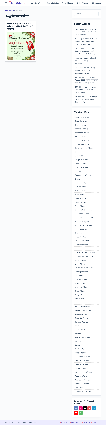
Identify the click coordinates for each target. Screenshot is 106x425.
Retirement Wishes (82, 314)
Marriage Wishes (81, 272)
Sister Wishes (80, 330)
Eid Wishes (79, 171)
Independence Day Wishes (85, 252)
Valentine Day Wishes (83, 372)
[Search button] (96, 14)
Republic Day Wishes (83, 310)
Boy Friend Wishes (82, 133)
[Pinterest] (89, 408)
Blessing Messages (82, 129)
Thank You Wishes (82, 361)
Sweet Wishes (80, 353)
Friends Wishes (80, 202)
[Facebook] (76, 408)
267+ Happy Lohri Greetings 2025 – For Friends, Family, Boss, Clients (86, 99)
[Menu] (6, 3)
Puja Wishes (79, 299)
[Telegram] (94, 408)
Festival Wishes (53, 3)
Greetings (78, 233)
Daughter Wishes (81, 160)
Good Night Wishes (82, 229)
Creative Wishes (81, 152)
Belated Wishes (81, 121)
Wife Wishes (79, 387)
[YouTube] (76, 413)
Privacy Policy (76, 422)
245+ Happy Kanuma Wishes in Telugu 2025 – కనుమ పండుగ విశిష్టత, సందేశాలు (86, 32)
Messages (96, 3)
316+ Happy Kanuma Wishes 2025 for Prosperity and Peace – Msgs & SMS (86, 41)
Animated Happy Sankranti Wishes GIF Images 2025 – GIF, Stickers (85, 60)
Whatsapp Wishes (82, 384)
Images (77, 248)
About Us (87, 422)
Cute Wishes (79, 156)
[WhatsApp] (81, 413)
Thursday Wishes (81, 364)
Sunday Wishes (81, 349)
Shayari (78, 326)
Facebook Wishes (82, 183)
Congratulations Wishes (84, 148)
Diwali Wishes (80, 163)
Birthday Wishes (37, 3)
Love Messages (81, 260)
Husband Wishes (81, 245)
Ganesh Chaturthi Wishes (84, 210)
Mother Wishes (80, 283)
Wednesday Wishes (82, 380)
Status (77, 345)
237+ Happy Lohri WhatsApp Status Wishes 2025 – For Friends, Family (86, 89)
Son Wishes (79, 333)
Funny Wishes (80, 206)
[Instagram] (81, 408)
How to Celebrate (82, 241)
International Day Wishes (84, 256)
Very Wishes (9, 10)
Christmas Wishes (82, 144)
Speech (78, 341)
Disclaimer (65, 422)
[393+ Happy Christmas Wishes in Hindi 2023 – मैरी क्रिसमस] (21, 46)
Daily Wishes (82, 3)
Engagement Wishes (83, 175)
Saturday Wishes (81, 322)
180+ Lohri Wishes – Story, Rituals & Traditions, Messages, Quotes (85, 70)
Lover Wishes (80, 264)
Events (77, 179)
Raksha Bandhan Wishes (84, 306)
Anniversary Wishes (82, 117)
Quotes (77, 303)
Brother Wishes (81, 136)
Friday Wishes (80, 198)
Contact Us (97, 422)
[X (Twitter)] (85, 408)
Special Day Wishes (82, 337)
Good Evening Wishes (83, 221)
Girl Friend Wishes (82, 214)
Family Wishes (80, 187)
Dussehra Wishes (81, 167)
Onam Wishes (80, 291)
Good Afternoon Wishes (84, 218)
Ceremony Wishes (82, 140)
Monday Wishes (81, 279)
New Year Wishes (81, 287)
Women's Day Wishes (83, 391)
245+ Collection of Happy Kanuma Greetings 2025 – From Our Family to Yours (85, 51)
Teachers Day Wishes (83, 357)
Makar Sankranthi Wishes (84, 268)
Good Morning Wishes (83, 225)
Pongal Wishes (80, 295)
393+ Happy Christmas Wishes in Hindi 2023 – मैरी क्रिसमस (20, 26)
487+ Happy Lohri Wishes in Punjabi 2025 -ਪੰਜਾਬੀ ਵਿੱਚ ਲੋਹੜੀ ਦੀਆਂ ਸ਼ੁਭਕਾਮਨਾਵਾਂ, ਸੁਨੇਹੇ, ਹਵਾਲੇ (86, 80)
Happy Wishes (80, 237)
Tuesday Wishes (81, 368)
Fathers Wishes (81, 190)
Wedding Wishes (81, 376)
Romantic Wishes (81, 318)
